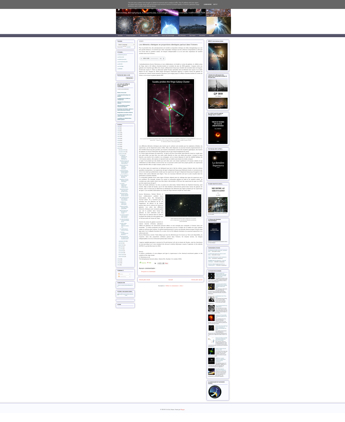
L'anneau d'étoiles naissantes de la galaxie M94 (124, 207)
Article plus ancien (196, 280)
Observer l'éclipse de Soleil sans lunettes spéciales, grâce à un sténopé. (221, 339)
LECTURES (154, 35)
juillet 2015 (121, 245)
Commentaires (122, 276)
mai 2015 (121, 248)
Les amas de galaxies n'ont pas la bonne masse (124, 220)
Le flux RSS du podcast (122, 54)
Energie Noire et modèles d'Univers (125, 112)
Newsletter (202, 35)
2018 (118, 142)
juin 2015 (121, 246)
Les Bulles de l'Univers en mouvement (123, 203)
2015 (118, 148)
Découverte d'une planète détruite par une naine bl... (124, 194)
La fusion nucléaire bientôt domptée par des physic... (124, 171)
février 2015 (121, 254)
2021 (118, 136)
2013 (118, 260)
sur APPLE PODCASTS (121, 59)
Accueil (170, 280)
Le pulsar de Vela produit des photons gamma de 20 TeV (221, 316)
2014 (118, 258)
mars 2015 (121, 252)
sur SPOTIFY (120, 64)
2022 (118, 134)
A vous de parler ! (131, 35)
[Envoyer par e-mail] (158, 263)
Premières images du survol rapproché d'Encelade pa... (124, 162)
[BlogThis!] (160, 263)
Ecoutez (120, 35)
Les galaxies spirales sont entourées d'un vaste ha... (124, 216)
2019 (118, 140)
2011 (118, 264)
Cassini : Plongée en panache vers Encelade (124, 176)
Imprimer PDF (146, 263)
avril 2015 (121, 250)
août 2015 (121, 243)
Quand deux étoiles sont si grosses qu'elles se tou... (124, 190)
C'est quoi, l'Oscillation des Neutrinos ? (124, 233)
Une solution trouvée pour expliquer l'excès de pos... (124, 198)
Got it (215, 4)
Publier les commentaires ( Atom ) (174, 286)
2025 (118, 128)
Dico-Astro (192, 35)
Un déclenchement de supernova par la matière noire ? (124, 237)
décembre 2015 (122, 149)
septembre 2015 (122, 241)
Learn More (207, 4)
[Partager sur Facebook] (163, 263)
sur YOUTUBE (120, 66)
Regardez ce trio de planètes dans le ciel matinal (124, 180)
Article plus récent (144, 280)
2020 (118, 138)
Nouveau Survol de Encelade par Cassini (124, 211)
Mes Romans (182, 35)
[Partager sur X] (162, 263)
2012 (118, 262)
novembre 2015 (122, 151)
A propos (211, 35)
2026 (118, 126)
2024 (118, 130)
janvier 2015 (121, 256)
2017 (118, 144)
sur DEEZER (119, 68)
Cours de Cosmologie (168, 35)
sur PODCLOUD (120, 57)
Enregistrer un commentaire (148, 271)
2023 (118, 132)
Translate (128, 46)
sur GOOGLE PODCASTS (122, 61)
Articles (121, 274)
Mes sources (144, 35)
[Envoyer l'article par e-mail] (155, 263)
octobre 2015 (121, 153)
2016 (118, 146)
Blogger (183, 409)
